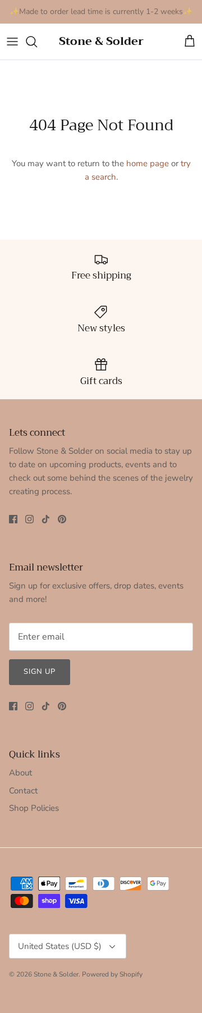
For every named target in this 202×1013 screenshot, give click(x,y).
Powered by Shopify (112, 974)
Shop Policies (34, 808)
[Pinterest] (62, 519)
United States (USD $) (60, 946)
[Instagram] (29, 519)
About (20, 772)
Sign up (40, 672)
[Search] (37, 41)
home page (147, 163)
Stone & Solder (56, 974)
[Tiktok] (46, 519)
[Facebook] (13, 519)
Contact (23, 790)
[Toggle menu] (12, 41)
